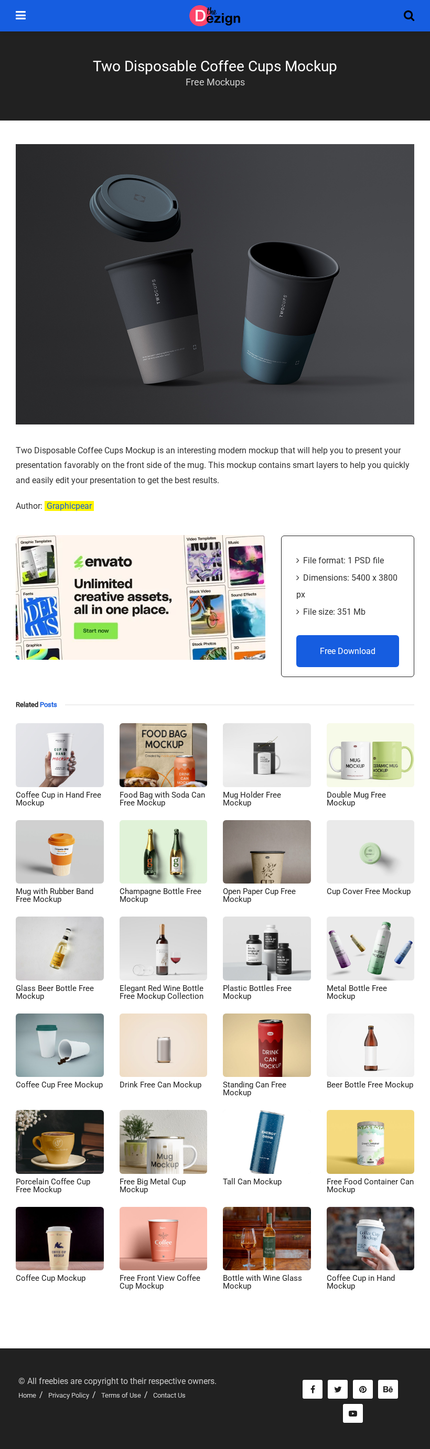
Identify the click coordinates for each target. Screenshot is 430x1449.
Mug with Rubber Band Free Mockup (54, 895)
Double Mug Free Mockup (356, 799)
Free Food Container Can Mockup (370, 1185)
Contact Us (169, 1395)
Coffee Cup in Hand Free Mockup (58, 799)
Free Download (347, 651)
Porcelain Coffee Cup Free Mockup (53, 1185)
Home (27, 1395)
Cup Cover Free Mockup (369, 891)
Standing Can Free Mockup (254, 1088)
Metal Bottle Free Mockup (357, 992)
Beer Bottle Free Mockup (370, 1085)
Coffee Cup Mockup (50, 1278)
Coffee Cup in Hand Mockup (361, 1282)
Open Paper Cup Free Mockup (259, 895)
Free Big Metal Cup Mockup (153, 1185)
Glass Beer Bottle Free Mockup (55, 992)
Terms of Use (121, 1395)
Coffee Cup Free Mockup (59, 1085)
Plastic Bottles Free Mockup (257, 992)
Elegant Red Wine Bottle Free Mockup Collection (161, 992)
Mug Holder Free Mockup (252, 799)
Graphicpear (69, 506)
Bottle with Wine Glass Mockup (262, 1282)
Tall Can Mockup (252, 1181)
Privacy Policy (68, 1395)
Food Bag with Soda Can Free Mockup (162, 799)
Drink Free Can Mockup (160, 1085)
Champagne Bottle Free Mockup (160, 895)
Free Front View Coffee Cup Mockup (160, 1282)
